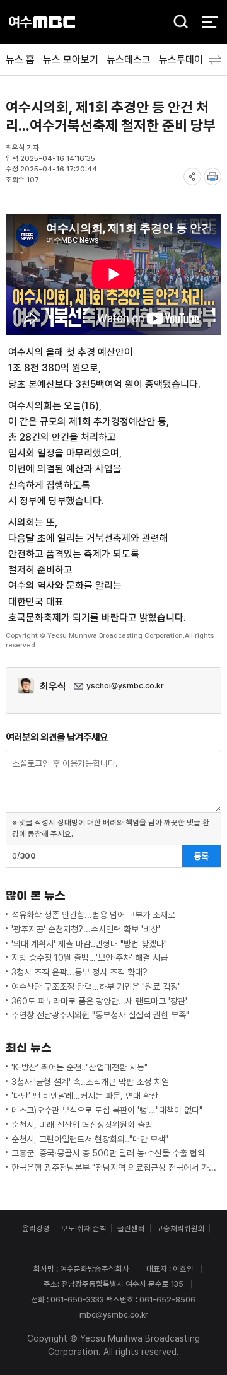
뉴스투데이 (181, 60)
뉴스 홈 (20, 60)
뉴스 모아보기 (70, 60)
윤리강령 (36, 1228)
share (192, 176)
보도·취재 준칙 (84, 1228)
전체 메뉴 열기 (210, 21)
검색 (177, 23)
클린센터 (131, 1228)
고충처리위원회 (180, 1228)
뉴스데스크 (129, 60)
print (212, 176)
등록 (201, 856)
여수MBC (42, 22)
